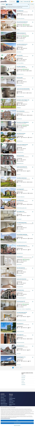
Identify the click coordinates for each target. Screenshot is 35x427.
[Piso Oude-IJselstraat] (8, 272)
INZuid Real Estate (20, 141)
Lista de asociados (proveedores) (5, 418)
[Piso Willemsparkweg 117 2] (8, 249)
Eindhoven (23, 382)
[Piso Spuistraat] (8, 260)
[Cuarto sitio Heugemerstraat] (8, 148)
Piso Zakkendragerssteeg (21, 222)
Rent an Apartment (20, 286)
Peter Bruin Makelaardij (20, 196)
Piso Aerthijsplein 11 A (21, 357)
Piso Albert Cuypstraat (21, 66)
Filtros (3, 4)
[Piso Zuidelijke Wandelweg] (8, 238)
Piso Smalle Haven (20, 290)
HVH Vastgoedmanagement (21, 297)
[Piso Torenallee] (8, 81)
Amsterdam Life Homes (20, 18)
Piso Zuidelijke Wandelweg (22, 234)
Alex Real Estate (19, 85)
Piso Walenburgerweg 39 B (22, 312)
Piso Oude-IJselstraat (21, 267)
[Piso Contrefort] (8, 59)
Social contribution (4, 405)
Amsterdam (23, 375)
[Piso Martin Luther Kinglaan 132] (8, 104)
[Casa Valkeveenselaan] (8, 137)
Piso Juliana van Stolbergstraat (23, 122)
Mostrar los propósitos (17, 425)
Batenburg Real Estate (20, 96)
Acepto (17, 420)
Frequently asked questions (12, 399)
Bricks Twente (19, 51)
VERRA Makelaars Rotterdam (21, 320)
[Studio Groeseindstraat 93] (8, 171)
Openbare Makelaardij (20, 331)
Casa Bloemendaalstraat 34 (22, 44)
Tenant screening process (12, 405)
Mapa (21, 1)
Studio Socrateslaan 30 (21, 33)
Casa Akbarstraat (20, 10)
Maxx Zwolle (19, 353)
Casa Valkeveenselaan (21, 133)
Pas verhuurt (19, 185)
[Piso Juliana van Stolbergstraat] (8, 126)
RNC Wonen (19, 364)
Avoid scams (11, 402)
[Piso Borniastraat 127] (8, 305)
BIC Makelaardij (19, 118)
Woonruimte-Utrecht (20, 40)
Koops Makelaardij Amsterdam (22, 242)
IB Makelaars (19, 107)
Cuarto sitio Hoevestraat (21, 279)
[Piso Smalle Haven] (8, 294)
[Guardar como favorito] (33, 11)
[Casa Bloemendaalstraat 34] (8, 48)
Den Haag (23, 379)
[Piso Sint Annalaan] (8, 159)
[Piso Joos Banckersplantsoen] (8, 26)
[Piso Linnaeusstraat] (8, 115)
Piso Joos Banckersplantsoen (22, 21)
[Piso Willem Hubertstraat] (8, 182)
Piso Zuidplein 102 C (20, 211)
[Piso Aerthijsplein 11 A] (8, 361)
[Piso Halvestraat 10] (8, 350)
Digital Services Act (4, 403)
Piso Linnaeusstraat (20, 111)
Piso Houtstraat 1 (20, 323)
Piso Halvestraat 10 (20, 345)
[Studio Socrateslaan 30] (8, 37)
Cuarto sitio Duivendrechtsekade (23, 88)
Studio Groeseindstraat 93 (22, 166)
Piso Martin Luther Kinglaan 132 (23, 99)
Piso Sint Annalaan (20, 155)
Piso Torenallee (20, 77)
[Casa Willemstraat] (8, 204)
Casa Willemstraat (20, 200)
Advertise (2, 397)
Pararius (4, 1)
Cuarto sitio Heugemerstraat (22, 144)
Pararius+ (10, 396)
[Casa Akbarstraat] (8, 15)
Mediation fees (3, 400)
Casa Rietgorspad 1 (20, 189)
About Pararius (3, 395)
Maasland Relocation (20, 152)
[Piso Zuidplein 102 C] (8, 215)
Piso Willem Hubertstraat (22, 177)
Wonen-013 (18, 174)
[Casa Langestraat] (8, 339)
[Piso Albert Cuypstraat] (8, 70)
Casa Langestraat (20, 334)
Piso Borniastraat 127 (21, 301)
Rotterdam (23, 377)
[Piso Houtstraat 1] (8, 327)
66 (20, 367)
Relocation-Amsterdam (20, 342)
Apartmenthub (19, 264)
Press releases (3, 398)
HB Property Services (20, 74)
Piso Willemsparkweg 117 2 (22, 245)
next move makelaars (20, 63)
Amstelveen (23, 384)
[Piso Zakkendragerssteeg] (8, 226)
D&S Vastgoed (19, 219)
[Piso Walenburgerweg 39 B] (8, 316)
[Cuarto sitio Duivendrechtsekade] (8, 93)
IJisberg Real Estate (20, 253)
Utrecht (23, 381)
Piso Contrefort (20, 55)
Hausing (18, 29)
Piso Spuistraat (20, 256)
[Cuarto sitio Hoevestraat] (8, 283)
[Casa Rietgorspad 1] (8, 193)
